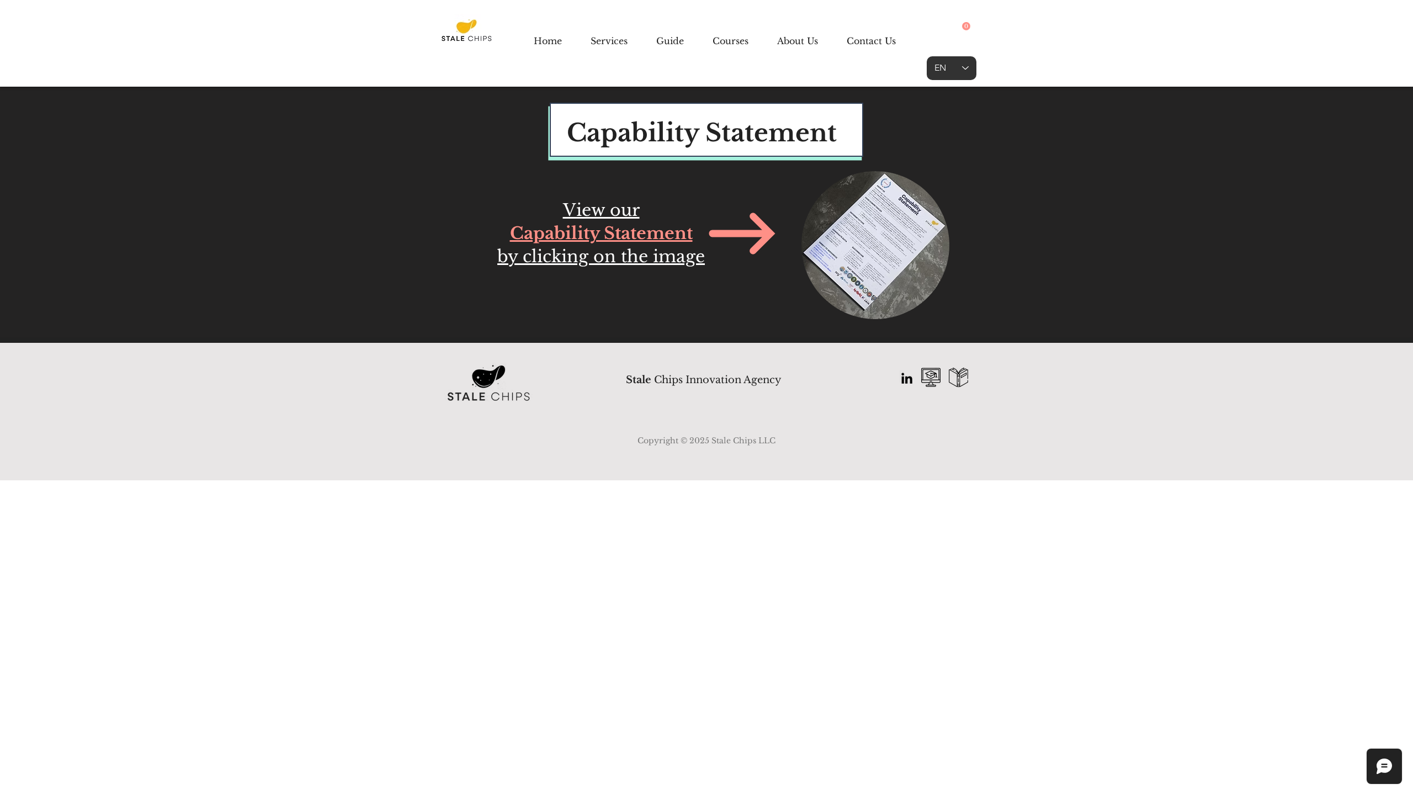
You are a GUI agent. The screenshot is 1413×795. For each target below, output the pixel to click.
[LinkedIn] (907, 378)
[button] (966, 26)
